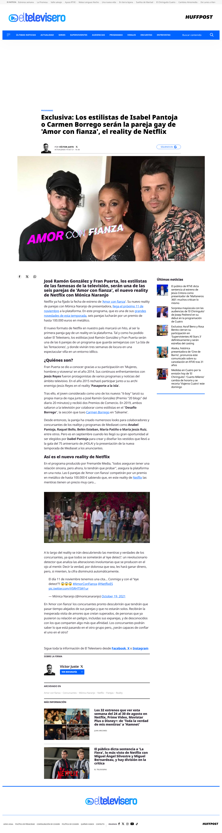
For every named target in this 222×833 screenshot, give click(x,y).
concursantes (70, 692)
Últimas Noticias (26, 35)
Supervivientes (78, 35)
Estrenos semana (26, 2)
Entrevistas (163, 35)
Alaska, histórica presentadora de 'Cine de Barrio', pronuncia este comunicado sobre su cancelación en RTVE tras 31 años (187, 357)
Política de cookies (70, 824)
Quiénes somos (87, 824)
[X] (77, 147)
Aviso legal (8, 824)
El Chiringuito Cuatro (166, 2)
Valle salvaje (56, 2)
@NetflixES (105, 584)
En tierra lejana (126, 2)
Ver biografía (69, 671)
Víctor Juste (66, 147)
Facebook (119, 648)
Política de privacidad (25, 824)
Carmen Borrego (98, 412)
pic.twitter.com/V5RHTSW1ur (68, 588)
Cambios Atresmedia (188, 2)
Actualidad (47, 35)
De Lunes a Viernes (209, 2)
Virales (131, 35)
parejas (110, 692)
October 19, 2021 (113, 596)
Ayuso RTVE (70, 2)
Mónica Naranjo (87, 692)
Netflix (137, 477)
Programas (116, 35)
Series (62, 35)
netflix (100, 692)
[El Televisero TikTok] (137, 824)
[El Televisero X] (123, 824)
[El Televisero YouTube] (132, 824)
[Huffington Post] (199, 17)
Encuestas (146, 35)
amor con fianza (52, 692)
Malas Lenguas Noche (89, 2)
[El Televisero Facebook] (119, 824)
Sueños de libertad (145, 2)
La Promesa (42, 2)
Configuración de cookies (48, 824)
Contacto (100, 824)
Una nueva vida (109, 2)
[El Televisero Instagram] (127, 824)
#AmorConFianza (85, 584)
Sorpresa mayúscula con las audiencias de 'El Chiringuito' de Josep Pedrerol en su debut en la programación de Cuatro (188, 314)
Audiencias (98, 35)
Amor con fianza (114, 301)
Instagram (140, 648)
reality (119, 692)
